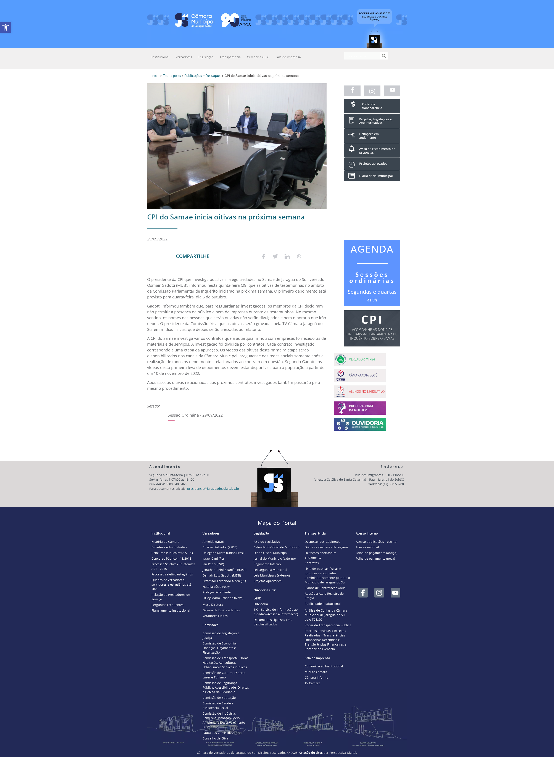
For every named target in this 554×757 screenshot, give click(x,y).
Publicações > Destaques (202, 75)
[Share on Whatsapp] (299, 256)
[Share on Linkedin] (287, 256)
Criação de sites (311, 753)
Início (155, 75)
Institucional (160, 57)
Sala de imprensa (288, 57)
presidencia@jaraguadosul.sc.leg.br (213, 488)
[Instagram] (379, 593)
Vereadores (184, 57)
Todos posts (172, 75)
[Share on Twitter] (275, 256)
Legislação (205, 57)
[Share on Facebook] (263, 256)
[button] (5, 27)
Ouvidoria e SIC (258, 57)
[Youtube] (395, 593)
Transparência (230, 57)
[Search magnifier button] (384, 56)
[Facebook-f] (363, 593)
